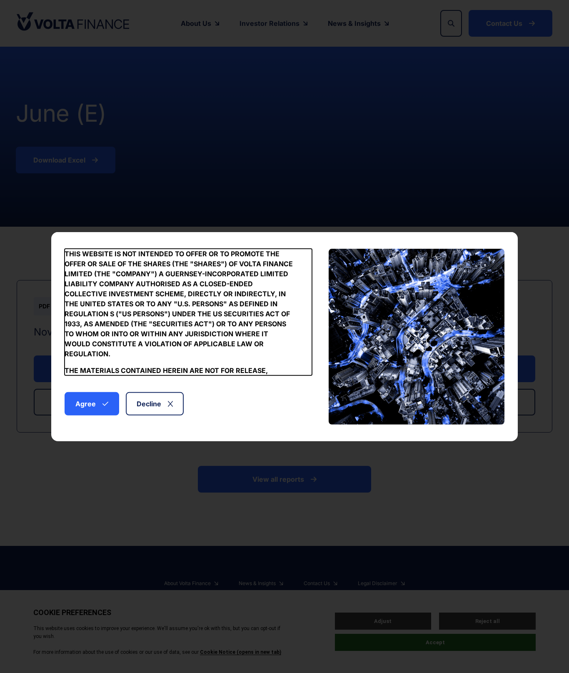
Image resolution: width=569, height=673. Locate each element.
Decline (149, 403)
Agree (85, 403)
